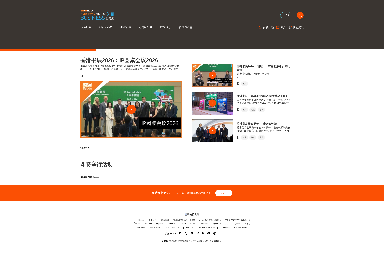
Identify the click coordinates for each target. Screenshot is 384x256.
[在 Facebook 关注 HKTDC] (180, 233)
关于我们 (152, 220)
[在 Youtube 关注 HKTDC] (208, 233)
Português (204, 224)
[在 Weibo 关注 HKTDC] (197, 233)
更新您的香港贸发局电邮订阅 (237, 220)
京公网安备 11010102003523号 (233, 227)
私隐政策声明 (155, 227)
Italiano (182, 224)
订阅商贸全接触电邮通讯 (210, 220)
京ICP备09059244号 (206, 227)
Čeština (137, 224)
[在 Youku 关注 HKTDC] (214, 233)
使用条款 (141, 227)
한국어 (237, 224)
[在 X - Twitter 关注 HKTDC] (186, 233)
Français (171, 224)
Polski (192, 224)
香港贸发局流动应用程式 (184, 220)
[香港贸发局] (192, 214)
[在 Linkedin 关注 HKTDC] (191, 233)
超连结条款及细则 (173, 227)
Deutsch (148, 224)
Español (159, 224)
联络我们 (165, 220)
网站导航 (190, 227)
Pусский (217, 224)
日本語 (247, 224)
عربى (227, 224)
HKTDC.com (139, 220)
